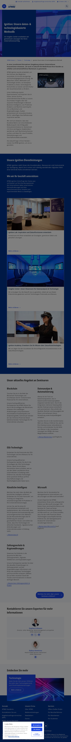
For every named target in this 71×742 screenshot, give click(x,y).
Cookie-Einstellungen (36, 734)
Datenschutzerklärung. (13, 736)
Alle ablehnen (36, 729)
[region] (23, 730)
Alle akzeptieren (37, 725)
